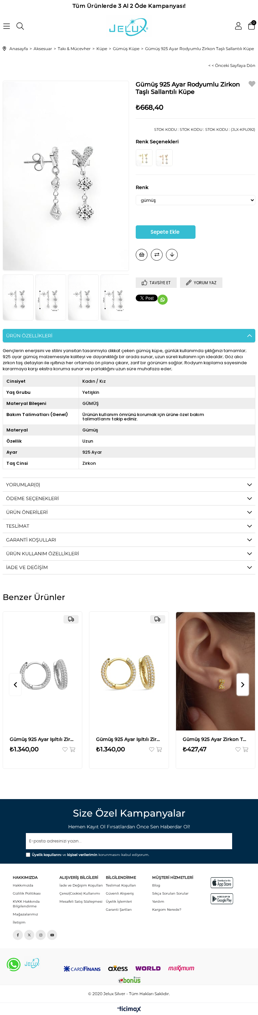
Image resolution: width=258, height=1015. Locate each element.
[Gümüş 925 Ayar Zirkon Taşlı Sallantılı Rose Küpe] (164, 158)
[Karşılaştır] (157, 255)
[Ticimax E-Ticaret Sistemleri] (129, 1009)
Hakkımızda (23, 885)
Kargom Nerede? (166, 909)
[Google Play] (222, 898)
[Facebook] (18, 935)
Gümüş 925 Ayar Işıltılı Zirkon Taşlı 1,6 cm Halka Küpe (43, 739)
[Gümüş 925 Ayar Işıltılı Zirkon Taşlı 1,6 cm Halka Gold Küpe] (129, 671)
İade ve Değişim (27, 567)
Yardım (158, 901)
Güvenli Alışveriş (120, 893)
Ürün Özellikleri (29, 336)
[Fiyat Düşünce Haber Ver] (172, 255)
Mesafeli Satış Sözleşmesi (80, 901)
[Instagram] (41, 935)
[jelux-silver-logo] (32, 962)
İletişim (19, 922)
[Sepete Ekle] (72, 749)
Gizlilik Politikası (27, 893)
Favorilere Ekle (65, 749)
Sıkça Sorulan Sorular (170, 893)
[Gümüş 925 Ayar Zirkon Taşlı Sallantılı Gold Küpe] (144, 158)
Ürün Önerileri (27, 512)
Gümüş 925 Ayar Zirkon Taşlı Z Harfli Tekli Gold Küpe (216, 739)
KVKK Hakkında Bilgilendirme (26, 903)
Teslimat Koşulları (121, 885)
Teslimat (17, 526)
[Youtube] (52, 935)
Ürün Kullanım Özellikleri (42, 554)
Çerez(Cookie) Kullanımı (79, 893)
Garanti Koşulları (31, 540)
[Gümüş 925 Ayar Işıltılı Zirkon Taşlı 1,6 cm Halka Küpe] (42, 671)
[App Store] (222, 882)
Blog (156, 885)
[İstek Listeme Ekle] (141, 255)
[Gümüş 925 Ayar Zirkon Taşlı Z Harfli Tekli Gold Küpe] (215, 671)
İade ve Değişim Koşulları (81, 885)
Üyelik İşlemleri (119, 901)
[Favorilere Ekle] (252, 84)
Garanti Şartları (119, 909)
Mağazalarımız (25, 914)
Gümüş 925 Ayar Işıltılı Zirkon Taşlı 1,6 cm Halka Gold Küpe (129, 739)
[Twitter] (29, 935)
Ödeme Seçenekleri (32, 498)
